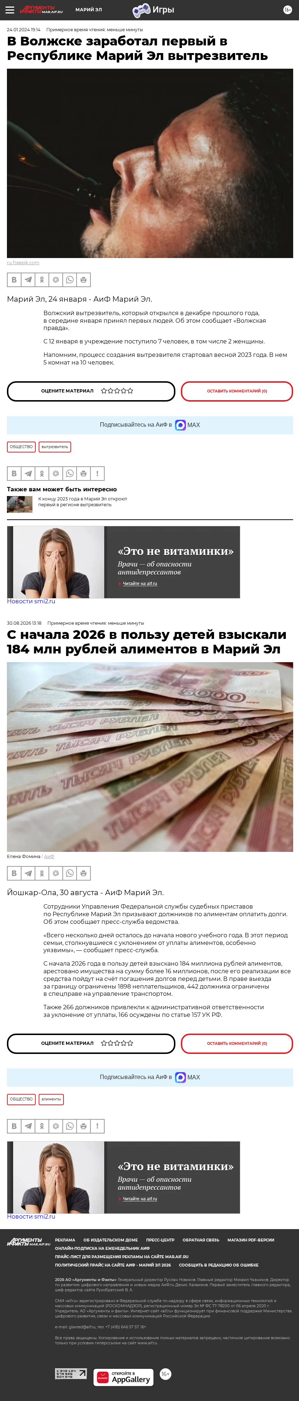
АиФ (49, 856)
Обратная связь (201, 1240)
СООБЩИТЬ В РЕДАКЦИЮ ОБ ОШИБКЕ (219, 1265)
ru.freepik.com (23, 262)
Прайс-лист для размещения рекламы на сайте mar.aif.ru (122, 1257)
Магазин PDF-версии (251, 1240)
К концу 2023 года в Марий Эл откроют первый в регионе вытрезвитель (82, 501)
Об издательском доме (111, 1240)
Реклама (65, 1240)
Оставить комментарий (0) (237, 391)
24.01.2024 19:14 (23, 29)
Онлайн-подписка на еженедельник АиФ (102, 1248)
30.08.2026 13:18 (24, 623)
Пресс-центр (160, 1240)
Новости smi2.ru (31, 601)
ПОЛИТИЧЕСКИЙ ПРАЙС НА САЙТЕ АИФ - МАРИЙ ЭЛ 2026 (113, 1265)
